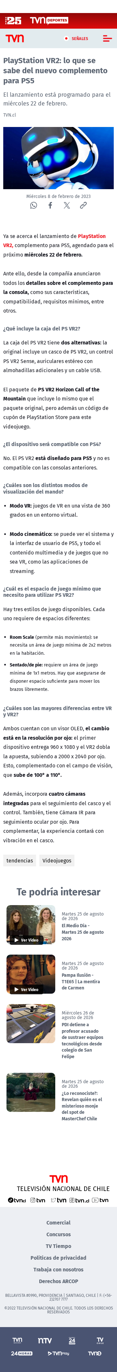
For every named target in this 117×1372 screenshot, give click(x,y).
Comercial (58, 1222)
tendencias (19, 860)
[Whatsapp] (33, 205)
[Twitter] (66, 205)
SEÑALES (80, 38)
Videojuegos (57, 860)
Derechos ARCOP (58, 1281)
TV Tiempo (58, 1246)
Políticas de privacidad (58, 1257)
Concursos (58, 1234)
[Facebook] (50, 205)
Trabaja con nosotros (58, 1269)
